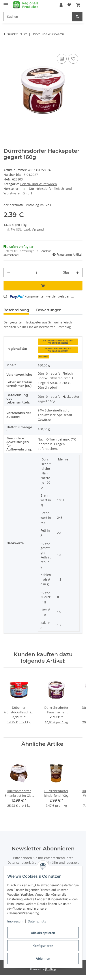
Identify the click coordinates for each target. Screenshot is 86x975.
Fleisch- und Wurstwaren (38, 184)
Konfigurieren (43, 946)
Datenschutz (37, 921)
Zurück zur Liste (17, 34)
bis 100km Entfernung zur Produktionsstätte (58, 342)
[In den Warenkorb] (7, 47)
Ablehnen (43, 958)
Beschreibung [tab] (16, 310)
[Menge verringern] (8, 272)
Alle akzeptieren (43, 933)
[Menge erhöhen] (77, 272)
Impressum (15, 921)
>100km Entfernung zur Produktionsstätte (57, 349)
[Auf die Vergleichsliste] (62, 59)
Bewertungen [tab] (49, 310)
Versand (38, 229)
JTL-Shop (50, 969)
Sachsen (43, 356)
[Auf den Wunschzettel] (73, 59)
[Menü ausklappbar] (6, 3)
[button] (61, 4)
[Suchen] (77, 16)
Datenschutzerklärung (23, 862)
